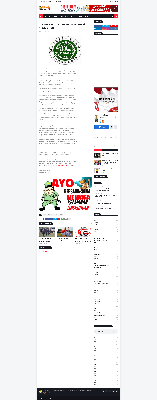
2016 (106, 360)
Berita (46, 21)
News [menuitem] (72, 16)
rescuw (106, 292)
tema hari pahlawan (106, 315)
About (45, 1)
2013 (106, 366)
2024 (106, 342)
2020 (106, 351)
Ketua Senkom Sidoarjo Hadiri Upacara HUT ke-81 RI (65, 239)
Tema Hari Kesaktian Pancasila (106, 313)
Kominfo (106, 256)
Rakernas (106, 288)
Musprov (106, 274)
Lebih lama (88, 255)
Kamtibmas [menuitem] (47, 16)
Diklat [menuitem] (80, 16)
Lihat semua (88, 223)
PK (106, 286)
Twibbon (106, 319)
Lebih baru (42, 255)
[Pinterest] (58, 219)
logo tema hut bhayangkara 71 (106, 265)
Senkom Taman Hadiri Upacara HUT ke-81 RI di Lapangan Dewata (45, 240)
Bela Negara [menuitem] (64, 16)
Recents (106, 150)
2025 (106, 339)
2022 (106, 346)
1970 (106, 384)
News (56, 214)
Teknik (106, 310)
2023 (106, 344)
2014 (106, 364)
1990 (106, 380)
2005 (106, 375)
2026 (106, 337)
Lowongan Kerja (106, 267)
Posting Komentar (44, 251)
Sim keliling (106, 301)
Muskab (106, 272)
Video (106, 322)
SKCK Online (106, 304)
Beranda (41, 21)
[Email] (66, 219)
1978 (106, 382)
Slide (106, 306)
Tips (106, 317)
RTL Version (58, 1)
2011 (106, 371)
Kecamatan (106, 254)
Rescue (106, 290)
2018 (106, 355)
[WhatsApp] (62, 219)
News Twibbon (106, 281)
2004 (106, 378)
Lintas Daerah (106, 261)
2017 (106, 357)
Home (40, 1)
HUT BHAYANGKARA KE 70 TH (106, 236)
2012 (106, 369)
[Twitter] (55, 219)
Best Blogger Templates (51, 398)
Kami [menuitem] (86, 16)
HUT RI (106, 245)
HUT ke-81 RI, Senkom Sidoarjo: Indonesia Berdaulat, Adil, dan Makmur (83, 240)
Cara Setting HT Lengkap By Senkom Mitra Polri (110, 154)
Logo (106, 263)
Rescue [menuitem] (56, 16)
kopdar (106, 258)
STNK (106, 308)
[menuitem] (41, 16)
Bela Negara (106, 218)
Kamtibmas (50, 214)
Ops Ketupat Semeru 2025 (106, 283)
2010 (106, 373)
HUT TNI (106, 249)
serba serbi (106, 299)
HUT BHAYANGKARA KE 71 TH (106, 238)
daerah (106, 222)
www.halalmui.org (62, 165)
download (106, 229)
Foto (106, 234)
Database (106, 225)
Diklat (106, 227)
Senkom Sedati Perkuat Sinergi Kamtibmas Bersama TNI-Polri (103, 209)
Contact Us (51, 1)
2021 (106, 348)
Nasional (106, 277)
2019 (106, 353)
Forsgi (106, 231)
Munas (106, 270)
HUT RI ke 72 (106, 247)
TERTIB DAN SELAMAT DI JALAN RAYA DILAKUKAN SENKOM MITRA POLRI (110, 162)
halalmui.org (52, 92)
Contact (108, 398)
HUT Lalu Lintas (106, 243)
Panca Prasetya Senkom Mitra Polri (109, 169)
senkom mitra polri (106, 297)
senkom (61, 214)
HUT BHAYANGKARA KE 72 (106, 240)
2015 (106, 362)
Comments (114, 150)
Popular (97, 150)
